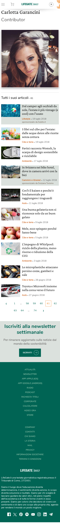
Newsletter (30, 374)
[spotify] (27, 514)
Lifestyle (26, 118)
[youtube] (33, 514)
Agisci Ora (30, 410)
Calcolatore (30, 406)
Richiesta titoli (30, 397)
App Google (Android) (30, 383)
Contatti (30, 431)
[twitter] (15, 514)
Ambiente (27, 161)
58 (27, 303)
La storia (30, 440)
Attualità (30, 369)
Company (30, 427)
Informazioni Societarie (30, 454)
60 (41, 303)
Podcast (30, 392)
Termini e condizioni (30, 459)
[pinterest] (21, 514)
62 (55, 303)
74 (35, 310)
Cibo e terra (27, 142)
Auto (24, 203)
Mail (30, 445)
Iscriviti (27, 352)
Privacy (30, 450)
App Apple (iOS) (30, 378)
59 (34, 303)
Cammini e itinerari (31, 180)
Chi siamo (30, 436)
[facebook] (9, 514)
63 (15, 310)
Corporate (30, 401)
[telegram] (51, 514)
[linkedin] (45, 514)
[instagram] (39, 514)
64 (22, 310)
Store (16, 4)
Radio (30, 387)
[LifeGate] (30, 4)
